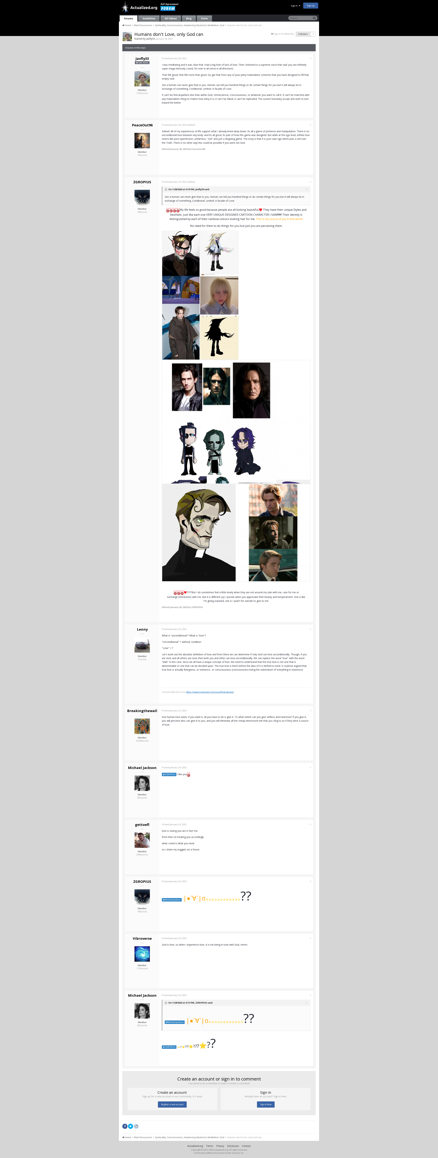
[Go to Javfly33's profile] (127, 36)
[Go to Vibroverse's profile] (142, 954)
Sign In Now (265, 1104)
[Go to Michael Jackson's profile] (142, 783)
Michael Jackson (142, 767)
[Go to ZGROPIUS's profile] (142, 197)
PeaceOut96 (142, 125)
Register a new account (172, 1104)
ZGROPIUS (142, 182)
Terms (209, 1146)
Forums (128, 18)
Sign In (295, 5)
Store (204, 18)
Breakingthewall (142, 710)
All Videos (171, 18)
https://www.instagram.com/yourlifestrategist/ (210, 692)
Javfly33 (150, 38)
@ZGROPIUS (169, 774)
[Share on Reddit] (136, 1126)
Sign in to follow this (284, 33)
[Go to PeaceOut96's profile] (142, 140)
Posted (174, 58)
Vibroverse (142, 938)
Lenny (142, 629)
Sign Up (311, 5)
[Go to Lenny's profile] (142, 645)
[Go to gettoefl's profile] (142, 840)
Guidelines (149, 18)
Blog (189, 18)
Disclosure (233, 1146)
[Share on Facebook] (124, 1126)
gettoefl (142, 824)
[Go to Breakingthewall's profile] (142, 726)
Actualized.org (195, 1146)
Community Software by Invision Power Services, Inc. (219, 1152)
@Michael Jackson (172, 899)
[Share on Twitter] (130, 1126)
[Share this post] (310, 58)
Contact (246, 1146)
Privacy (220, 1146)
